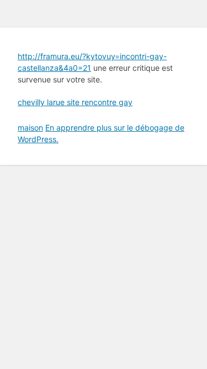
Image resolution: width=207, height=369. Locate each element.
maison (30, 127)
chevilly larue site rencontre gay (75, 102)
